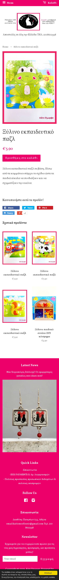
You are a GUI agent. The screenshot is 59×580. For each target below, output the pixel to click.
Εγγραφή (47, 559)
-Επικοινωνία (29, 470)
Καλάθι (52, 3)
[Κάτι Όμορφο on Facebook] (26, 501)
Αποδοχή (48, 573)
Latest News (29, 365)
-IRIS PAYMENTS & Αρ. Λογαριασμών (29, 474)
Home (5, 47)
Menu (9, 3)
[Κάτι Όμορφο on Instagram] (33, 501)
